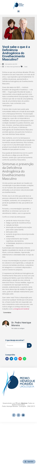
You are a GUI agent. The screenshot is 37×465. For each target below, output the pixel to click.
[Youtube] (23, 415)
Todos (25, 66)
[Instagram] (18, 415)
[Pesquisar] (29, 345)
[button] (18, 11)
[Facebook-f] (14, 415)
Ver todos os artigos (17, 328)
